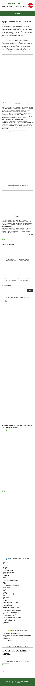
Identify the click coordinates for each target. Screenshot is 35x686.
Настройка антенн (8, 609)
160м (8, 654)
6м (2, 651)
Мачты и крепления (8, 604)
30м (25, 651)
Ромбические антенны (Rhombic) (12, 617)
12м (8, 288)
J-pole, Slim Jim (7, 574)
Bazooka (5, 562)
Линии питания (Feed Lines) (10, 602)
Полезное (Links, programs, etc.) (11, 612)
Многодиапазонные (18, 24)
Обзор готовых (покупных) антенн (12, 610)
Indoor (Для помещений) (9, 572)
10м (6, 288)
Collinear (5, 565)
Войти (3, 672)
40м (15, 288)
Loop (4, 577)
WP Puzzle (20, 683)
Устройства (6, 622)
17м (13, 288)
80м (4, 654)
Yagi (4, 595)
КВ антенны (6, 600)
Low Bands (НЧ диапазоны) (10, 580)
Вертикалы (11, 24)
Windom (5, 592)
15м (10, 288)
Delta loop (5, 567)
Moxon (5, 582)
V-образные (6, 588)
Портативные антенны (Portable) (11, 614)
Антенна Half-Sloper (8, 640)
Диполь (5, 599)
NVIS (4, 584)
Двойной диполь (7, 638)
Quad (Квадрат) (7, 587)
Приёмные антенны (8, 615)
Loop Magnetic (7, 578)
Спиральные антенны (9, 620)
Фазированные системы (9, 624)
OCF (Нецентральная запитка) (11, 585)
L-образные (6, 575)
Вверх (32, 236)
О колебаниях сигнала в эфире (11, 633)
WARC (4, 590)
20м (22, 650)
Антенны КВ (14, 3)
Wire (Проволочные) (8, 594)
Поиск (30, 290)
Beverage (5, 563)
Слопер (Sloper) (7, 619)
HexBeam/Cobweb (8, 570)
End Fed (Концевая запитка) (10, 568)
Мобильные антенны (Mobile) (11, 607)
